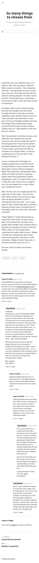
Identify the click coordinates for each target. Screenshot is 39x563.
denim (22, 258)
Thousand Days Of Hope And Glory (18, 22)
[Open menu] (3, 3)
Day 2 (15, 258)
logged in (14, 525)
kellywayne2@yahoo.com (26, 287)
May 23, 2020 (18, 279)
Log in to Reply (6, 301)
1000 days (6, 258)
